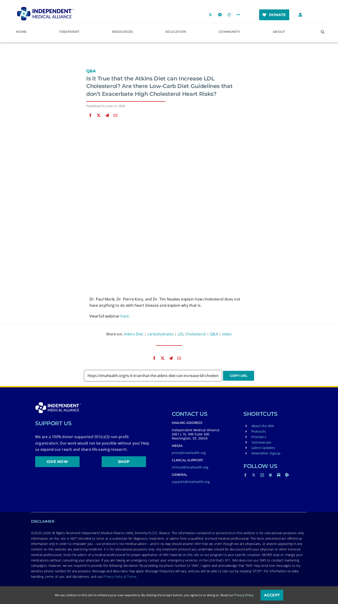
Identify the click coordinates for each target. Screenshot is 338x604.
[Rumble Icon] (287, 475)
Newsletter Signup (266, 453)
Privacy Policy (243, 595)
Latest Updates (263, 447)
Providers (258, 437)
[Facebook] (90, 115)
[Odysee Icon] (270, 475)
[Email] (115, 115)
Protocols (258, 431)
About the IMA (262, 426)
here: (125, 316)
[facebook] (245, 475)
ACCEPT (272, 595)
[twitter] (253, 475)
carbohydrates (160, 334)
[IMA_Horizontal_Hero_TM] (45, 8)
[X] (99, 115)
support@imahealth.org (191, 481)
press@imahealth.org (189, 453)
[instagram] (262, 475)
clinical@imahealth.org (190, 467)
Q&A (91, 71)
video (227, 334)
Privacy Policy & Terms (119, 576)
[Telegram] (107, 115)
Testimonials (261, 442)
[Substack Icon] (279, 475)
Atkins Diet (133, 334)
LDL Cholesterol (192, 334)
